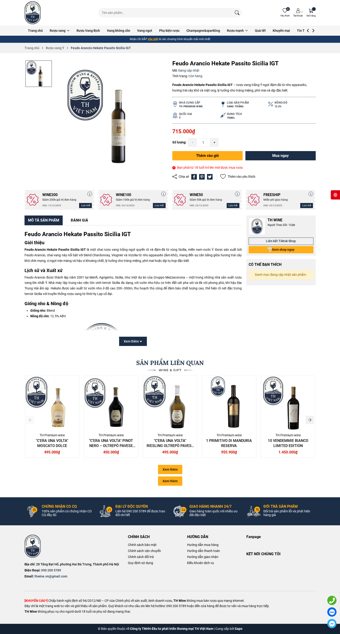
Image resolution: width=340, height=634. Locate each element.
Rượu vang (58, 30)
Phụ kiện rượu (169, 30)
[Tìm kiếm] (237, 12)
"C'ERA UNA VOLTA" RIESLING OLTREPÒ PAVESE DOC (170, 445)
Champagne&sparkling (203, 30)
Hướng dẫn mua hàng (203, 545)
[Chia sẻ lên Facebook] (194, 177)
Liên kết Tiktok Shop (281, 241)
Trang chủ (35, 30)
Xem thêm (170, 469)
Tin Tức (302, 30)
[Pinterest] (202, 177)
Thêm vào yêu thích (241, 176)
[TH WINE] (33, 546)
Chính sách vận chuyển (144, 551)
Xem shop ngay (283, 249)
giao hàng (162, 39)
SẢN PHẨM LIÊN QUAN (170, 363)
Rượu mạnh (235, 30)
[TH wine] (33, 12)
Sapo (238, 629)
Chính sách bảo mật (142, 545)
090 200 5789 (51, 570)
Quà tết (260, 30)
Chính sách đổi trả (141, 557)
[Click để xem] (111, 117)
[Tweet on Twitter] (210, 177)
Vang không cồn (118, 30)
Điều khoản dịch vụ (200, 563)
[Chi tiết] (89, 194)
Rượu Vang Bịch (88, 30)
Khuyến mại (281, 30)
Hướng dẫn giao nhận (202, 557)
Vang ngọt (144, 30)
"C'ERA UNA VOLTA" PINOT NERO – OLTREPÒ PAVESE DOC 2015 (111, 445)
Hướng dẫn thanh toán (203, 551)
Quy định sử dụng (140, 563)
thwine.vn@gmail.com (50, 576)
